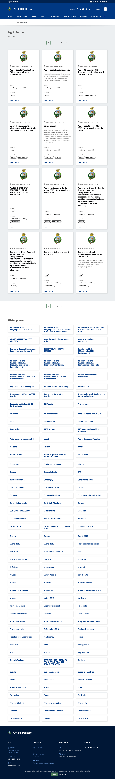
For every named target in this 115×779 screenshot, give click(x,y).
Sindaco (81, 660)
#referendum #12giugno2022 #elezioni (22, 395)
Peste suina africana (18, 613)
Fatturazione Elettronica (88, 543)
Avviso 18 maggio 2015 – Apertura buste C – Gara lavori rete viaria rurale (91, 72)
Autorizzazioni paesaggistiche (23, 438)
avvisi (46, 438)
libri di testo (83, 574)
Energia (13, 536)
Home (10, 16)
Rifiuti (80, 636)
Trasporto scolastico (52, 702)
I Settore (47, 559)
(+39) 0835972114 (14, 765)
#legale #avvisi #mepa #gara (22, 386)
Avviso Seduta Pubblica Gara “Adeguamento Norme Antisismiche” (22, 72)
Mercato (47, 582)
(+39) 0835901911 (14, 759)
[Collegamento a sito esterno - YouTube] (83, 9)
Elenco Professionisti (53, 518)
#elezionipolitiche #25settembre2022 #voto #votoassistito (55, 376)
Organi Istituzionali (52, 605)
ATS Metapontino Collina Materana (88, 430)
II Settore (82, 559)
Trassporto (82, 702)
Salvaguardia (83, 644)
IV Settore (14, 574)
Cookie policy (62, 774)
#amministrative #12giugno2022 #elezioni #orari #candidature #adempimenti (57, 329)
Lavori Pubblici (90, 95)
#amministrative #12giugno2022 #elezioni (21, 328)
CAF (79, 471)
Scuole (47, 652)
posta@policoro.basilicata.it (67, 756)
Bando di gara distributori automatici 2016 (55, 455)
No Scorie (82, 598)
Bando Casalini (50, 125)
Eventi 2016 (49, 543)
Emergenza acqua (85, 526)
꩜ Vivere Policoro (70, 16)
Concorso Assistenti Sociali (89, 495)
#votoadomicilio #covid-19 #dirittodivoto (21, 404)
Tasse (46, 695)
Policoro (47, 613)
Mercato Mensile (85, 582)
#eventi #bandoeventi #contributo (87, 375)
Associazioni (15, 429)
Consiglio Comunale (18, 502)
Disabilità (82, 510)
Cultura (81, 502)
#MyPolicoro (83, 386)
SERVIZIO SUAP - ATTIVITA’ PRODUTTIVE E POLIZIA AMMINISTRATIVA (55, 662)
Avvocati (13, 446)
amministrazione (51, 413)
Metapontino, (50, 590)
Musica (13, 598)
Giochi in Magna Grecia (19, 559)
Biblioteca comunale (52, 464)
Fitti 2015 (14, 551)
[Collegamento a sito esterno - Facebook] (77, 9)
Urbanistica (83, 718)
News (34, 16)
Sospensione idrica (86, 671)
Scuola (12, 652)
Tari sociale (14, 695)
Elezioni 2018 (15, 526)
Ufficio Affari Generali (53, 710)
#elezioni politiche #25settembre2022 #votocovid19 (86, 350)
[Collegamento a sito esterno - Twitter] (80, 9)
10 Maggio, (48, 403)
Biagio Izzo (14, 464)
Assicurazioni (49, 421)
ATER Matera (49, 429)
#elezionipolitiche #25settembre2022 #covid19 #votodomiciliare (22, 376)
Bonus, (13, 471)
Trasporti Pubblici (17, 702)
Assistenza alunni (85, 421)
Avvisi (80, 88)
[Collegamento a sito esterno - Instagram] (86, 9)
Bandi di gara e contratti (18, 88)
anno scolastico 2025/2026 (89, 413)
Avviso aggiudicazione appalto (57, 69)
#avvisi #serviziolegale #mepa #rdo (57, 340)
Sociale (13, 671)
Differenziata (55, 16)
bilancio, (81, 464)
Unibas (47, 718)
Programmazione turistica (89, 621)
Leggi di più (14, 101)
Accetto (54, 774)
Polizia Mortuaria (17, 621)
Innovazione (49, 567)
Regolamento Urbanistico (21, 636)
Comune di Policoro (52, 495)
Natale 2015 (49, 598)
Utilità (43, 16)
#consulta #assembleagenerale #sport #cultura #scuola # (23, 349)
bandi (80, 446)
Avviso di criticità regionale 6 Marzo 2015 (56, 253)
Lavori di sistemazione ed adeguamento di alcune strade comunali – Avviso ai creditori (23, 128)
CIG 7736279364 (17, 487)
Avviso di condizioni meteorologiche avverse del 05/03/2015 (90, 254)
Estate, (47, 536)
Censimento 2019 (85, 479)
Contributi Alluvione (52, 502)
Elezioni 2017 (83, 518)
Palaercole (82, 605)
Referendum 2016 (51, 629)
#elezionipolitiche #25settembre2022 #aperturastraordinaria (54, 362)
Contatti (83, 16)
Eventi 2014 (83, 536)
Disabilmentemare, (18, 518)
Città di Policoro (22, 9)
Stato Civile (49, 679)
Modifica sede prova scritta (89, 590)
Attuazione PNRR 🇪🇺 (98, 16)
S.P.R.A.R (14, 644)
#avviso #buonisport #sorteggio (86, 340)
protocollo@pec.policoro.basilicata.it (70, 750)
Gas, (79, 551)
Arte (11, 421)
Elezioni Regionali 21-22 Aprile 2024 (57, 527)
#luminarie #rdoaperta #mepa (56, 386)
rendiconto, (49, 636)
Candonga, (48, 479)
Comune (13, 495)
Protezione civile (15, 222)
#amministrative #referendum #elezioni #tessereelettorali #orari (91, 329)
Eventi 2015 (15, 543)
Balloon (47, 446)
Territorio (82, 695)
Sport (12, 679)
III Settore (13, 95)
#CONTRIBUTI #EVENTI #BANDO (54, 349)
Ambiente (14, 413)
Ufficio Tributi (16, 718)
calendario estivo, (17, 479)
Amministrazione (21, 16)
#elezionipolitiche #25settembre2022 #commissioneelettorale (88, 362)
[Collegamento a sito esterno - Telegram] (89, 9)
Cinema (81, 487)
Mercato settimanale (19, 590)
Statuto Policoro (85, 679)
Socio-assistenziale (52, 671)
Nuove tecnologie (17, 605)
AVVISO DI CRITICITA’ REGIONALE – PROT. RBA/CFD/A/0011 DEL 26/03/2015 (19, 191)
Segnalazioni (83, 652)
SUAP (46, 687)
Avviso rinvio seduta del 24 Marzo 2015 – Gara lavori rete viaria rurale (57, 190)
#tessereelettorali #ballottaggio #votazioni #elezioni (91, 395)
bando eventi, (83, 454)
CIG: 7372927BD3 (51, 487)
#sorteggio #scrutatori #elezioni (53, 395)
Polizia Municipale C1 (53, 621)
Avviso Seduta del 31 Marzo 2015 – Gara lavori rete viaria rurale (90, 128)
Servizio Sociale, (17, 660)
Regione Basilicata (13, 2)
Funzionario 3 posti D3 (53, 551)
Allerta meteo (15, 219)
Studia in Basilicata (18, 687)
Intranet (81, 567)
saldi (46, 644)
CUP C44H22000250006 (20, 510)
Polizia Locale (83, 613)
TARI (80, 687)
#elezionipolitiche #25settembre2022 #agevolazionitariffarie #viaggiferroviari (20, 363)
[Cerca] (105, 9)
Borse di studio (50, 471)
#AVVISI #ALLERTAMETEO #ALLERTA (21, 340)
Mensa (13, 582)
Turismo (13, 710)
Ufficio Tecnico (84, 710)
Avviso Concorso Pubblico (89, 438)
